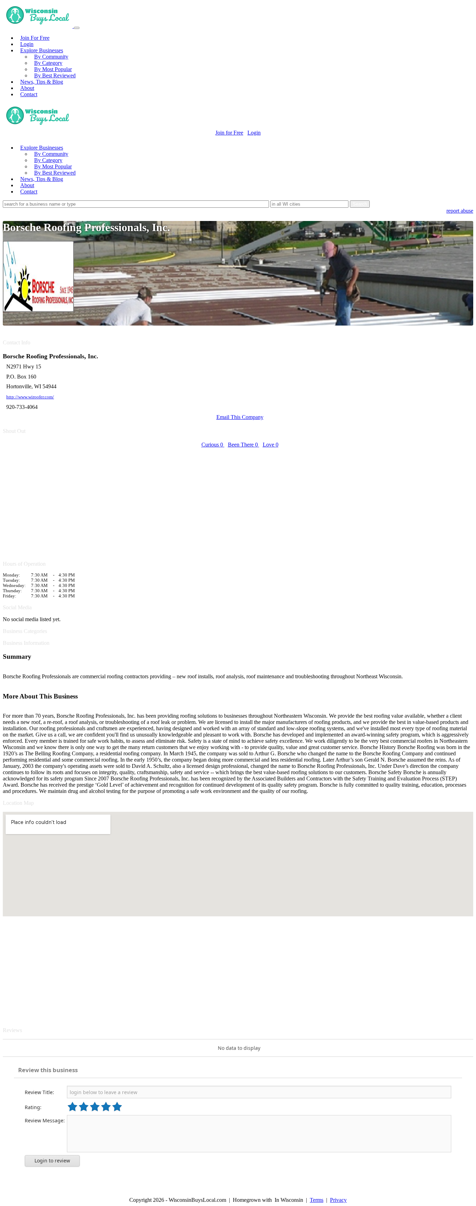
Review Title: (39, 1092)
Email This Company (239, 417)
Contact (28, 94)
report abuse (459, 211)
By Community (51, 57)
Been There (243, 445)
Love (270, 445)
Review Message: (45, 1120)
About (27, 88)
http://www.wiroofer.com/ (30, 397)
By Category (48, 63)
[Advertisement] (212, 500)
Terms (316, 1200)
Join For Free (34, 38)
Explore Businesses (41, 50)
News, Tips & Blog (41, 82)
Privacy (338, 1200)
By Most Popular (53, 69)
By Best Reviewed (55, 75)
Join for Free (229, 133)
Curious (212, 445)
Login (26, 44)
